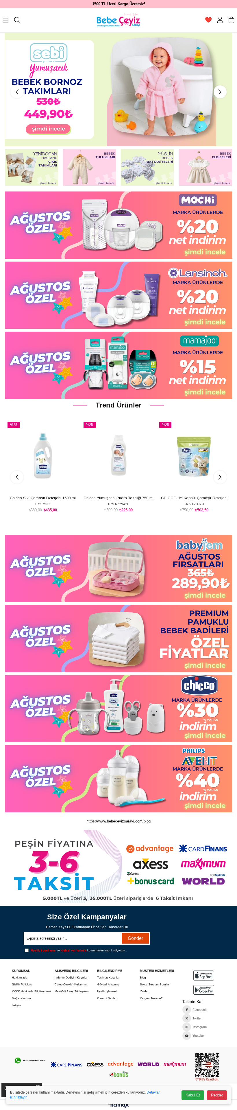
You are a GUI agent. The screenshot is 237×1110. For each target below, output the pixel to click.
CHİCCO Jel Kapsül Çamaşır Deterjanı (194, 498)
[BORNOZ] (118, 89)
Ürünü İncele (49, 483)
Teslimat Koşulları (108, 977)
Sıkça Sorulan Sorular (154, 984)
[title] (118, 866)
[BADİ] (118, 638)
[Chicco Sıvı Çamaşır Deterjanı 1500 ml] (42, 456)
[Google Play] (204, 990)
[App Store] (204, 975)
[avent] (118, 568)
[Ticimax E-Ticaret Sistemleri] (118, 1106)
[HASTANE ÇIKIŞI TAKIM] (31, 167)
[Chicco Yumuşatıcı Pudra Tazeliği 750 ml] (118, 456)
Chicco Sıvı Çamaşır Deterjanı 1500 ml (43, 498)
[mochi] (118, 225)
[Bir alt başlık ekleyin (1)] (29, 1060)
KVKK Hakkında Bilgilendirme (31, 991)
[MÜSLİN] (147, 167)
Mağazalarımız (21, 998)
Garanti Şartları (107, 998)
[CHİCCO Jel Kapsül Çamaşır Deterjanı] (194, 456)
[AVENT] (118, 778)
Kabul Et (193, 1095)
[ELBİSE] (205, 167)
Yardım (144, 991)
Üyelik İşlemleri (106, 991)
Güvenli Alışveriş (108, 984)
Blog (143, 977)
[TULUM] (89, 167)
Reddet (217, 1095)
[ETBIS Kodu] (207, 1067)
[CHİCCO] (118, 708)
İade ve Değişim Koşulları (71, 977)
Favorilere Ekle (36, 483)
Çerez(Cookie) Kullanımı (71, 984)
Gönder (135, 938)
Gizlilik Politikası (22, 984)
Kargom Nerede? (151, 998)
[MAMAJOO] (118, 365)
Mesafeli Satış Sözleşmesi (72, 991)
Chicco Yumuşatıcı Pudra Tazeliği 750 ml (118, 498)
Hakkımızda (19, 977)
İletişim (16, 1005)
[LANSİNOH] (118, 295)
